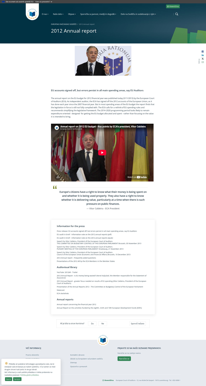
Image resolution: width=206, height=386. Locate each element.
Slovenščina (174, 6)
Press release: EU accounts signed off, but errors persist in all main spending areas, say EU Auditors (97, 231)
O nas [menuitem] (44, 14)
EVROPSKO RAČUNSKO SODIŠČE (64, 24)
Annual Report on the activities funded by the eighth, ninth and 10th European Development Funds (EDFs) (99, 308)
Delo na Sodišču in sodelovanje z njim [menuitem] (137, 14)
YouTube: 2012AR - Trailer (67, 272)
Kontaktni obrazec (77, 355)
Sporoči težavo (137, 323)
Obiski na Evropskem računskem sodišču (86, 359)
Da (92, 323)
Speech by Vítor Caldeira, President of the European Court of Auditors (85, 241)
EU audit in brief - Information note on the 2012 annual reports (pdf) (84, 234)
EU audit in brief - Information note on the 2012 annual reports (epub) (85, 238)
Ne (102, 323)
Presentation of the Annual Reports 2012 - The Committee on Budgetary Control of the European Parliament (100, 287)
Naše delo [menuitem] (57, 14)
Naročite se (124, 358)
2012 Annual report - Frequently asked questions (76, 258)
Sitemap (73, 362)
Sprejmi (17, 379)
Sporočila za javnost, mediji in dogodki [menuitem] (97, 14)
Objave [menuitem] (71, 14)
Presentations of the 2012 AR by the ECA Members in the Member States (86, 261)
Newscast (60, 290)
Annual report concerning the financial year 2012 (76, 304)
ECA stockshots (63, 293)
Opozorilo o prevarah (78, 366)
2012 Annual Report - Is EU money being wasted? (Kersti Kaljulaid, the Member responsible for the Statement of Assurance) (101, 277)
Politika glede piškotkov (29, 375)
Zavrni (8, 379)
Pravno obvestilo (32, 355)
